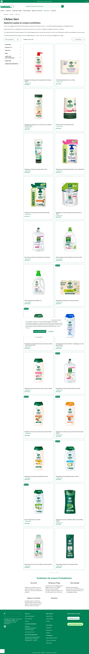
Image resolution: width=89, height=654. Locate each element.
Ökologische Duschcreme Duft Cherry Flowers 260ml (38, 388)
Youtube (2, 1)
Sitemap (48, 632)
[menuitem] (2, 10)
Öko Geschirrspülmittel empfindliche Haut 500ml (37, 257)
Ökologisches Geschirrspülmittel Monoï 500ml (68, 388)
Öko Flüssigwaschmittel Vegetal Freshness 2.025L (69, 257)
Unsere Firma (49, 616)
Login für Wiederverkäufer (75, 624)
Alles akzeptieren (40, 331)
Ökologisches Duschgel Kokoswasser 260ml (67, 476)
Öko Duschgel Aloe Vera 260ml (32, 519)
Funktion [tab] (7, 50)
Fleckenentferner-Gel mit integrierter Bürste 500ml (38, 564)
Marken (11, 14)
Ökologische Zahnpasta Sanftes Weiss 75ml (35, 169)
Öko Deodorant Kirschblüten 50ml (65, 124)
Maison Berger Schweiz (51, 638)
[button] (87, 1)
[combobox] (44, 6)
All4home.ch (49, 643)
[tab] (13, 39)
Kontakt (27, 621)
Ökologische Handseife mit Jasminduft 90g (67, 300)
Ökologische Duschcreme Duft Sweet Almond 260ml (38, 431)
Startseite (6, 14)
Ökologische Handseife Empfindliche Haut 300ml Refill (70, 169)
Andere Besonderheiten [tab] (11, 63)
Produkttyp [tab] (8, 47)
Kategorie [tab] (8, 44)
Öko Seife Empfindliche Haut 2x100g (65, 80)
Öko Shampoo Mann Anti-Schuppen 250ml (67, 564)
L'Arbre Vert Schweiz (51, 640)
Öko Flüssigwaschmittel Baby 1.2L (33, 300)
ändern (51, 331)
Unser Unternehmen (29, 616)
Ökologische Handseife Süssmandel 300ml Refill (36, 212)
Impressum (48, 627)
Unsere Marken (28, 618)
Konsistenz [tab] (8, 61)
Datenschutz (49, 630)
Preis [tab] (6, 53)
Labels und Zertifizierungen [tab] (9, 57)
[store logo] (7, 6)
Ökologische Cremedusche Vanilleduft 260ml (36, 476)
